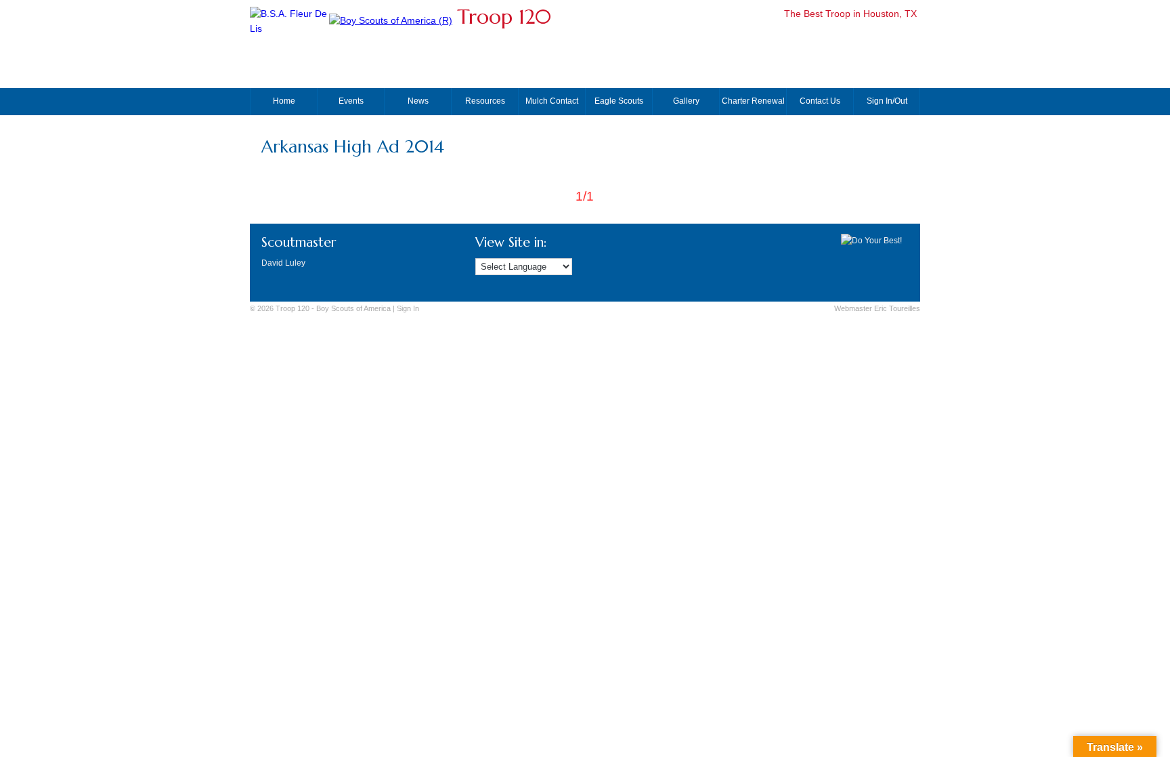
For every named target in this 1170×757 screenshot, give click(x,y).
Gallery (686, 101)
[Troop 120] (390, 21)
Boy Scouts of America (353, 308)
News (418, 101)
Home (284, 101)
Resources (485, 101)
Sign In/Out (887, 101)
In (408, 308)
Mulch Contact (551, 101)
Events (351, 101)
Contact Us (820, 101)
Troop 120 (504, 16)
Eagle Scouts (618, 101)
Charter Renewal (753, 101)
